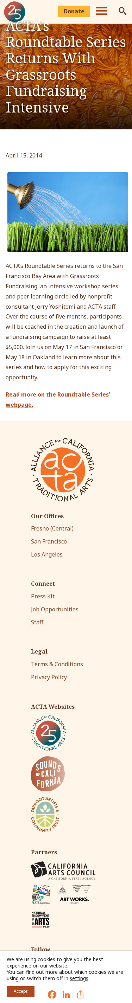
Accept (20, 991)
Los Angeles (47, 554)
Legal (39, 651)
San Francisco (49, 541)
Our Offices (47, 516)
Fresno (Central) (52, 528)
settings (79, 978)
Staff (37, 622)
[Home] (62, 470)
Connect (43, 583)
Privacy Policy (49, 677)
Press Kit (43, 596)
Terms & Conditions (57, 664)
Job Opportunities (54, 609)
